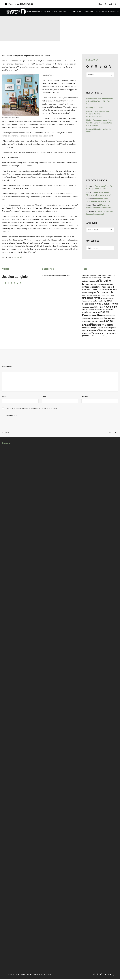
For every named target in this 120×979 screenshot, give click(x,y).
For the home (76, 12)
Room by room (64, 275)
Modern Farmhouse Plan (95, 313)
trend (89, 336)
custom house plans (89, 293)
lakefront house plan (106, 309)
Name (5, 396)
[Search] (100, 74)
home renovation (88, 307)
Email (44, 396)
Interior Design (55, 275)
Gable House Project (33, 12)
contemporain (108, 284)
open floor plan (105, 318)
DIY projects (46, 275)
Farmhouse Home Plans (93, 295)
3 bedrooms (105, 277)
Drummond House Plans (107, 12)
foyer (97, 297)
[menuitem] (101, 4)
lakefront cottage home (90, 309)
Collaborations (90, 12)
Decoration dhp (105, 292)
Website (84, 396)
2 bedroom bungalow (89, 275)
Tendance (96, 333)
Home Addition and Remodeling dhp (94, 301)
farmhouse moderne (108, 295)
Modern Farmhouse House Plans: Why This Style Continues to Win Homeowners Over (99, 122)
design (84, 295)
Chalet (100, 284)
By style (47, 12)
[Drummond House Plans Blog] (15, 12)
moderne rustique (91, 312)
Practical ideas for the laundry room (98, 130)
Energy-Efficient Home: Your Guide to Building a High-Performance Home (97, 114)
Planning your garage (94, 107)
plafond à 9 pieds (98, 321)
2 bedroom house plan (105, 275)
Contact (108, 4)
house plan (98, 307)
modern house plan (92, 318)
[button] (87, 67)
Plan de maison (101, 324)
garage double (109, 298)
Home (100, 4)
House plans (111, 306)
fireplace (87, 297)
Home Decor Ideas (60, 12)
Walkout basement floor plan (100, 336)
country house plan (108, 289)
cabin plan (93, 284)
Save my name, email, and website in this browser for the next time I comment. (32, 408)
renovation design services (92, 328)
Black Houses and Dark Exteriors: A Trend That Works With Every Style (100, 101)
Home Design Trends (106, 303)
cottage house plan (90, 287)
